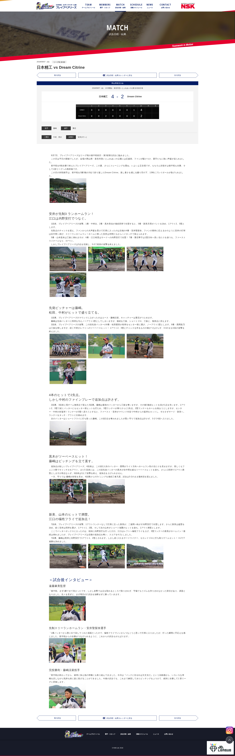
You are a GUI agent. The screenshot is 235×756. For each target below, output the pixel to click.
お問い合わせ (168, 734)
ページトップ (229, 740)
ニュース (156, 734)
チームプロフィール (93, 734)
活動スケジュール (142, 734)
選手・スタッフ (110, 734)
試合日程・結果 (126, 734)
